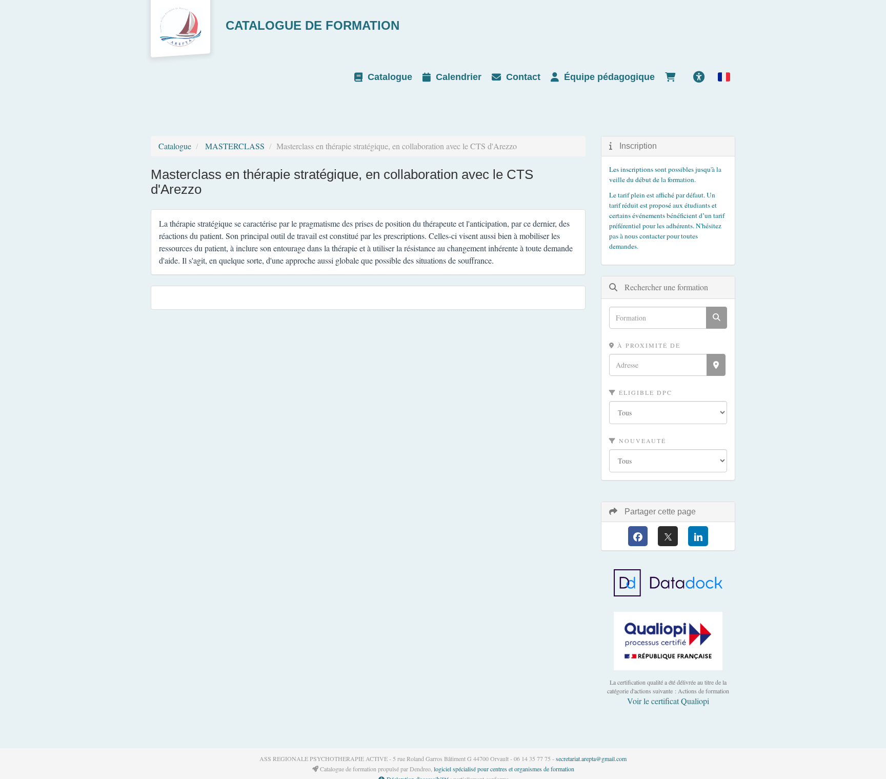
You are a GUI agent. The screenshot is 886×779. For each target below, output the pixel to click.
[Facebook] (638, 536)
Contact (523, 77)
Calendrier (458, 77)
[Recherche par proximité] (716, 365)
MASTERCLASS (235, 146)
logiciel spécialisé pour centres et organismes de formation (504, 769)
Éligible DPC (644, 392)
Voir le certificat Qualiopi (668, 700)
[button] (724, 77)
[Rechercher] (716, 318)
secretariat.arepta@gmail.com (591, 758)
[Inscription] (673, 77)
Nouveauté (641, 440)
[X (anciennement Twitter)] (668, 536)
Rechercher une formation (665, 287)
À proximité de (647, 345)
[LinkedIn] (698, 536)
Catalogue (390, 77)
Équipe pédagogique (609, 77)
